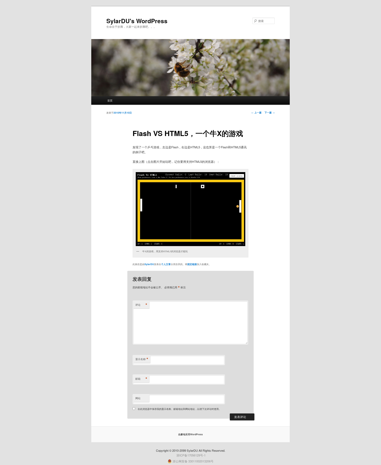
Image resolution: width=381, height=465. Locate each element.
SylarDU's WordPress (136, 20)
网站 (137, 398)
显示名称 (141, 359)
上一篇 (256, 112)
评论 (141, 305)
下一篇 (270, 112)
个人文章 (166, 264)
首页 (110, 100)
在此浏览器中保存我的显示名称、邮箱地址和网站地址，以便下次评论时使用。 (179, 408)
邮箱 (141, 379)
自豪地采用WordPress (190, 434)
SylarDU (149, 264)
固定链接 (192, 264)
